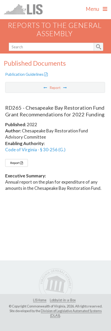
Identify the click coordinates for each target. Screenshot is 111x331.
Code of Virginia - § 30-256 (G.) (35, 149)
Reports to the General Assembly (55, 29)
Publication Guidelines (24, 74)
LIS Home (39, 300)
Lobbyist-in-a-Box (63, 300)
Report (15, 163)
